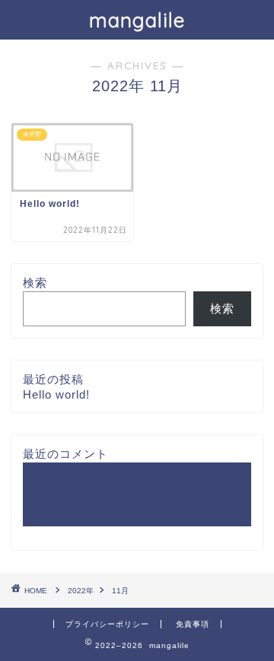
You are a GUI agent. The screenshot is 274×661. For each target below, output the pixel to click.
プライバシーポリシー (107, 624)
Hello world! (56, 394)
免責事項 (192, 624)
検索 (35, 282)
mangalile (137, 20)
